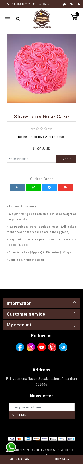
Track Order (43, 4)
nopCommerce (49, 444)
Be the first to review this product (41, 136)
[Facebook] (20, 347)
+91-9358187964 (21, 4)
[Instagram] (31, 347)
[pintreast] (52, 347)
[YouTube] (41, 347)
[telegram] (63, 347)
